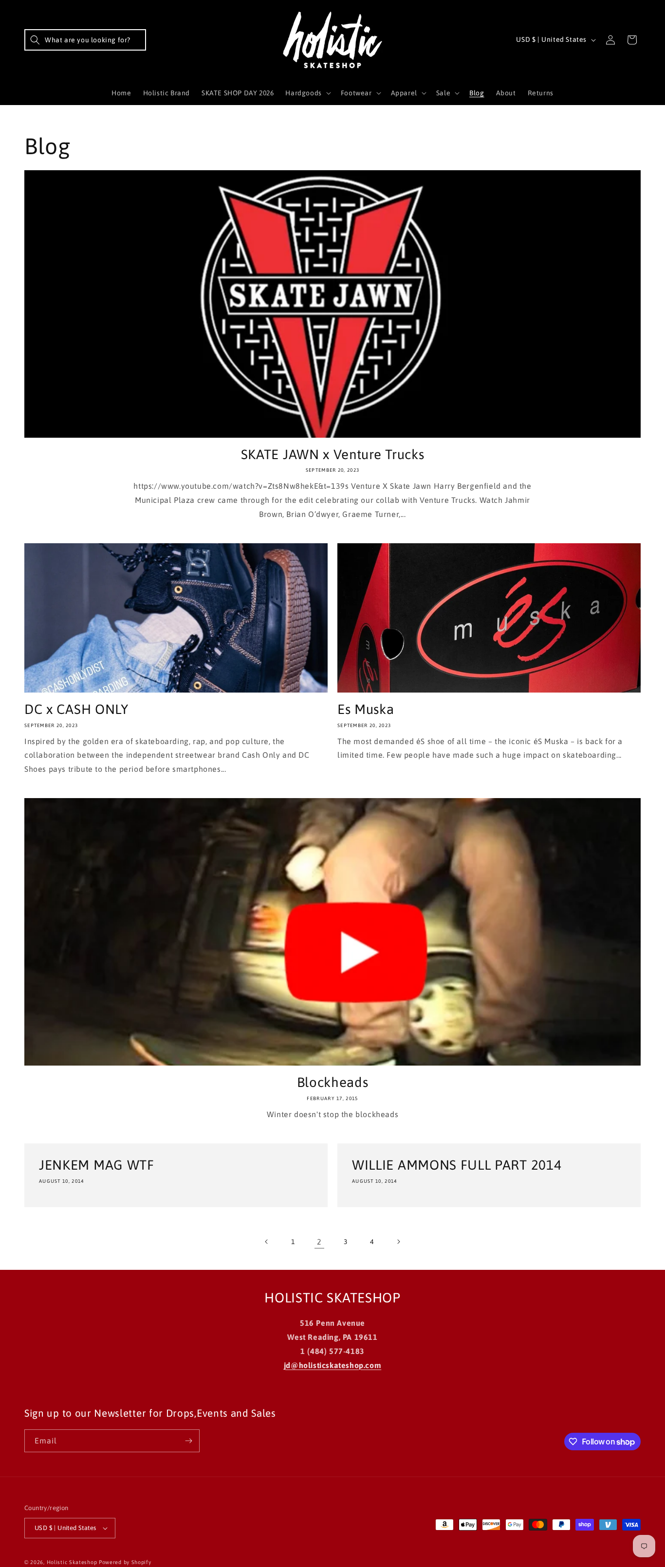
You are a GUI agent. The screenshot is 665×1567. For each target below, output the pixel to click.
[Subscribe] (188, 1440)
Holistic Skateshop (72, 1562)
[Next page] (398, 1241)
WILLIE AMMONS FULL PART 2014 (456, 1165)
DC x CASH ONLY (76, 709)
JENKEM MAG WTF (96, 1165)
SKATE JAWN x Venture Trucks (333, 454)
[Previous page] (266, 1241)
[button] (85, 40)
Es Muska (365, 709)
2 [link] (319, 1241)
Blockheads (333, 1082)
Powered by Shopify (125, 1562)
